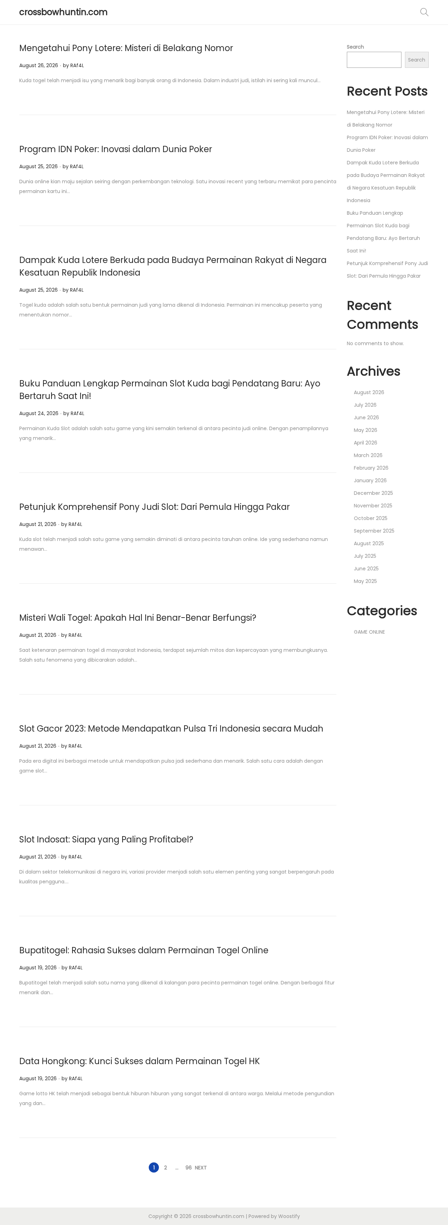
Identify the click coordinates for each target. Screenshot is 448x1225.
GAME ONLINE (369, 631)
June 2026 (366, 417)
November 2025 (373, 505)
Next (201, 1167)
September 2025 (374, 530)
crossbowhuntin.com (63, 12)
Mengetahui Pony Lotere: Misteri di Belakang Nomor (126, 48)
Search (355, 46)
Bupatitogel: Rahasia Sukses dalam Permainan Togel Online (143, 950)
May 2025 (365, 581)
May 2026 (365, 430)
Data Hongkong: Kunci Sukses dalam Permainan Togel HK (139, 1061)
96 (189, 1167)
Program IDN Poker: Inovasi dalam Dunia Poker (115, 149)
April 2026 (365, 442)
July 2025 (365, 556)
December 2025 (373, 493)
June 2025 (366, 568)
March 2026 (368, 455)
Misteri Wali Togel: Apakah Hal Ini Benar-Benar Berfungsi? (137, 618)
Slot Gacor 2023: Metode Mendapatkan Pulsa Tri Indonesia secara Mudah (171, 728)
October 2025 (370, 518)
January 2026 (370, 480)
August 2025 (369, 543)
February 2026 (371, 467)
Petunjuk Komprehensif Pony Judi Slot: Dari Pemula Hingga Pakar (154, 507)
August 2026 (369, 392)
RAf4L (77, 65)
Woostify (289, 1216)
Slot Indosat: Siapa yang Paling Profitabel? (106, 839)
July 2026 (365, 404)
